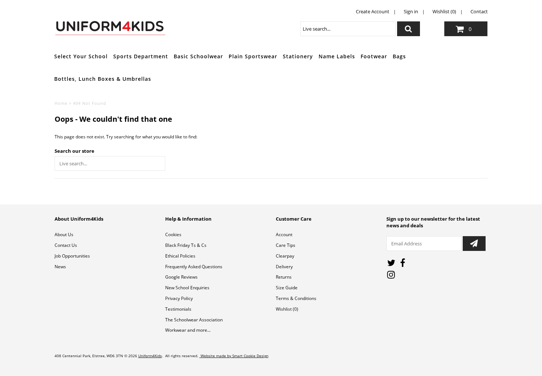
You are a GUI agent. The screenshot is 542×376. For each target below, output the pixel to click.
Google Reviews (181, 277)
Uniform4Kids (150, 355)
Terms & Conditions (296, 298)
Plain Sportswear (253, 56)
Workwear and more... (188, 330)
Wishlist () (287, 309)
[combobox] (348, 28)
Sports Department (140, 56)
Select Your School (81, 56)
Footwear (374, 56)
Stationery (298, 56)
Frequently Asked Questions (193, 266)
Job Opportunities (72, 256)
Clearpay (285, 256)
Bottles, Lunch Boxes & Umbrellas (102, 78)
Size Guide (287, 287)
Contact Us (66, 245)
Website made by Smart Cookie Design (233, 355)
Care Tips (285, 245)
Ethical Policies (180, 256)
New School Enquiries (187, 287)
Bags (399, 56)
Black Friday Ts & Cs (185, 245)
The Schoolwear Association (194, 320)
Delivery (284, 266)
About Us (64, 234)
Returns (284, 277)
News (60, 266)
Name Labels (337, 56)
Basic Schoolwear (198, 56)
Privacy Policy (179, 298)
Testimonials (178, 309)
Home (61, 103)
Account (284, 234)
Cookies (173, 234)
